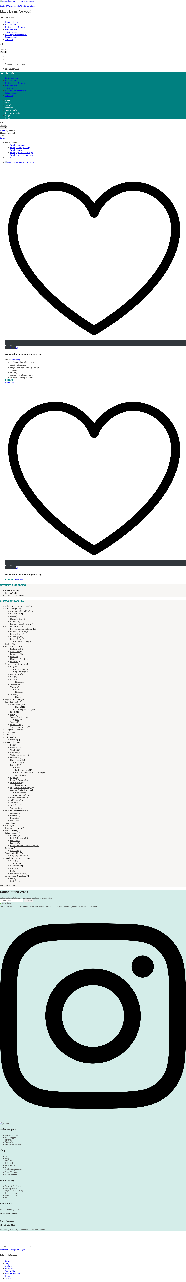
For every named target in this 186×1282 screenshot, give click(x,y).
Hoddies (19, 692)
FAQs (7, 1197)
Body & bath (16, 649)
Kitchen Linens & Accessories (28, 772)
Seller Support (10, 1137)
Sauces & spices (17, 717)
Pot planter (20, 795)
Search (3, 52)
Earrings (14, 818)
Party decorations (18, 873)
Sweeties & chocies (18, 727)
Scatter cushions (17, 798)
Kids (12, 677)
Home (7, 100)
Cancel (8, 157)
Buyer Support (11, 1174)
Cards (12, 861)
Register (15, 68)
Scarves (13, 684)
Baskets (8, 644)
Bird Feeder (20, 793)
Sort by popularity (18, 145)
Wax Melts (15, 808)
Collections (15, 651)
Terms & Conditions (13, 1186)
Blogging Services (18, 855)
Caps (17, 689)
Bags (12, 667)
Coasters (14, 752)
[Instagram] (93, 1121)
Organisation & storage (20, 787)
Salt (17, 719)
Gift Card (9, 39)
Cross (12, 868)
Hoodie (18, 697)
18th (17, 863)
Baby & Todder (12, 593)
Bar (11, 745)
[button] (10, 382)
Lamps (18, 762)
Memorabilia (16, 619)
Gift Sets (9, 737)
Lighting (14, 777)
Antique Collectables (19, 611)
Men (12, 679)
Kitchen (13, 765)
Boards (18, 767)
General (8, 732)
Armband (14, 813)
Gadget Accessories (14, 730)
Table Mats (15, 800)
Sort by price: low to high (21, 152)
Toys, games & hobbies (15, 876)
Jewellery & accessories (16, 34)
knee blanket (11, 823)
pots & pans (20, 775)
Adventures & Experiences (17, 606)
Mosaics (14, 621)
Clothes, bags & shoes (15, 27)
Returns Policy (11, 1195)
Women (13, 694)
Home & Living (12, 590)
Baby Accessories (18, 631)
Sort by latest (16, 150)
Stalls (7, 1156)
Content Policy (11, 1193)
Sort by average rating (20, 147)
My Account (10, 1161)
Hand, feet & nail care (20, 659)
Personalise (10, 830)
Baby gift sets (16, 634)
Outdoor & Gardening (20, 790)
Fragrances (15, 654)
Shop (7, 103)
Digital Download (13, 699)
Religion (9, 848)
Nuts (12, 714)
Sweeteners (15, 724)
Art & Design (11, 32)
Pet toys (13, 843)
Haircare (14, 656)
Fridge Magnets (22, 770)
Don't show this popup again (12, 1249)
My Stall (8, 1140)
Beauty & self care (13, 646)
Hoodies (19, 682)
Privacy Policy (11, 1188)
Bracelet (14, 815)
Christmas (14, 866)
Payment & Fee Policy (14, 1191)
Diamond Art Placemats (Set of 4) (23, 354)
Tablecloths (15, 803)
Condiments (15, 704)
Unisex (13, 687)
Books (13, 616)
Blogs (7, 115)
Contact (8, 118)
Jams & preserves (23, 709)
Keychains (20, 669)
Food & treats (11, 29)
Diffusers (14, 757)
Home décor (15, 760)
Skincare (14, 661)
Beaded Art (15, 614)
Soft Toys (14, 881)
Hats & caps (15, 674)
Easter (13, 871)
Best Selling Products (13, 1170)
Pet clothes (15, 840)
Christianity (15, 850)
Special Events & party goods (18, 858)
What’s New (10, 1165)
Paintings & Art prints (20, 624)
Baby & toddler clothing (21, 629)
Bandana (14, 835)
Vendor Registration (13, 1142)
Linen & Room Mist (19, 780)
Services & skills (12, 853)
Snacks (13, 722)
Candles (13, 750)
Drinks (13, 712)
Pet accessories (12, 37)
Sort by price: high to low (21, 155)
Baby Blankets (21, 641)
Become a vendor (13, 113)
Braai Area (15, 747)
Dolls (12, 878)
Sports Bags (20, 672)
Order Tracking (11, 1172)
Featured (9, 108)
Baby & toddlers (12, 24)
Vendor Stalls (11, 110)
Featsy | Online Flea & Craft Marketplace (18, 6)
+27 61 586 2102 (7, 1225)
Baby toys (14, 636)
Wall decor (15, 805)
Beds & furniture (17, 838)
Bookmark (20, 785)
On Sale (8, 105)
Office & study (16, 782)
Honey (18, 707)
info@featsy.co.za (8, 1213)
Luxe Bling (15, 348)
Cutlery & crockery (18, 755)
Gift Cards (9, 1163)
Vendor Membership (13, 1144)
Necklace (14, 820)
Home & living (11, 22)
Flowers (13, 740)
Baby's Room (16, 639)
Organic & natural (13, 828)
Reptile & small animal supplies (24, 845)
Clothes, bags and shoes (15, 595)
